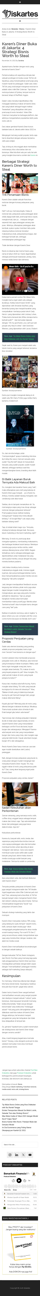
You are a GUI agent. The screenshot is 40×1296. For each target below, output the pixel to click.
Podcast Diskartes (24, 1073)
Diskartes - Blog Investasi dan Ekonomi (20, 14)
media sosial (6, 1089)
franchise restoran (29, 1087)
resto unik (14, 1089)
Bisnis (20, 1084)
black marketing (17, 1087)
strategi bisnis (24, 1089)
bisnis (33, 155)
